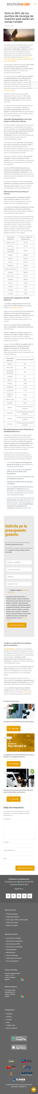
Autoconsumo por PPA (13, 944)
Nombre (6, 842)
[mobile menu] (35, 4)
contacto (26, 692)
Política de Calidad (12, 925)
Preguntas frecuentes (12, 917)
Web (4, 858)
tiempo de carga (17, 307)
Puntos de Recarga (12, 955)
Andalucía (9, 1014)
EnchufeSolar (10, 649)
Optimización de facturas (14, 958)
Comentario (7, 819)
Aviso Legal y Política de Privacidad (17, 920)
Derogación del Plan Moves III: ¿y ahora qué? (18, 721)
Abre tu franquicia (11, 1028)
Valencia (8, 1016)
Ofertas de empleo (12, 914)
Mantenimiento (10, 952)
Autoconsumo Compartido (14, 947)
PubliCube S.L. (22, 1086)
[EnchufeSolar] (19, 4)
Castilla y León (10, 1025)
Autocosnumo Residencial (14, 941)
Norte (8, 1022)
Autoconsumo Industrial (13, 938)
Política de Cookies (12, 922)
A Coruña (9, 1019)
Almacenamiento (11, 949)
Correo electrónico (9, 850)
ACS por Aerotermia (12, 961)
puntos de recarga (9, 90)
